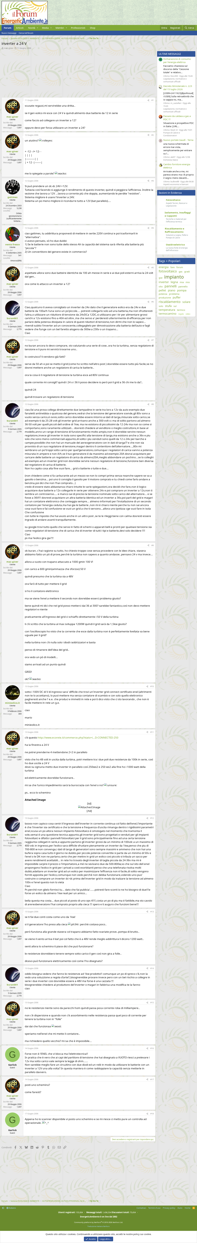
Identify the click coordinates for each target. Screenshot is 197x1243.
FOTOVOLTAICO (170, 160)
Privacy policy (169, 1207)
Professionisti (78, 27)
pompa (181, 290)
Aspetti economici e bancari (175, 184)
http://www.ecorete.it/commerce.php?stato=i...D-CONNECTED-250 (78, 737)
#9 (152, 545)
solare (186, 302)
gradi (187, 271)
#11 (152, 732)
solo (161, 306)
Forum (7, 27)
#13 (152, 911)
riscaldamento (170, 302)
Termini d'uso (154, 1207)
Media (45, 27)
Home (187, 1207)
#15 (152, 1002)
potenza (163, 293)
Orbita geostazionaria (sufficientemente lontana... (14, 217)
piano (171, 290)
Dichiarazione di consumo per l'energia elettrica (177, 60)
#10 (152, 686)
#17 (152, 1079)
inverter (164, 282)
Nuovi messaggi (9, 33)
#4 (152, 228)
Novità (31, 27)
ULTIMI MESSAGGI (170, 54)
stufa (168, 306)
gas (180, 271)
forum (179, 267)
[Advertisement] (78, 72)
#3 (152, 181)
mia (182, 282)
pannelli (171, 286)
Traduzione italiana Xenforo (98, 1226)
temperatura (167, 310)
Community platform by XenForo (98, 1222)
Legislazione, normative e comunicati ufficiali (175, 80)
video (188, 314)
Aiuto (179, 1207)
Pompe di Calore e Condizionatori (171, 134)
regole (181, 314)
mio (188, 282)
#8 (152, 404)
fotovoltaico (168, 271)
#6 (152, 301)
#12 (152, 818)
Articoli (20, 27)
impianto (174, 277)
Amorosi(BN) (16, 260)
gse (160, 277)
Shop (92, 27)
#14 (152, 968)
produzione (165, 297)
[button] (37, 28)
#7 (152, 340)
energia (164, 267)
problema (174, 293)
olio (161, 286)
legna (174, 282)
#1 (152, 100)
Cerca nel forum (26, 33)
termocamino (167, 313)
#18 (152, 1113)
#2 (152, 135)
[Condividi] (148, 100)
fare (172, 267)
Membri (60, 27)
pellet (162, 290)
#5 (152, 267)
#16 (152, 1048)
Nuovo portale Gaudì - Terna (178, 139)
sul (175, 306)
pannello (183, 286)
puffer (177, 297)
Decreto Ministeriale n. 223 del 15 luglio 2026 (177, 87)
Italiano (12, 1207)
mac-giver (8, 48)
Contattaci (141, 1207)
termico (181, 309)
